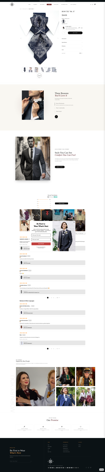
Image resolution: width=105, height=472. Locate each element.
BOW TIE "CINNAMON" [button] (28, 327)
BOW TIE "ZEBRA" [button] (27, 277)
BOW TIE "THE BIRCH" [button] (28, 248)
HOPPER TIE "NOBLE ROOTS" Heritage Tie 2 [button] (31, 292)
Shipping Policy (65, 448)
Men (30, 4)
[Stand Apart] (33, 111)
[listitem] (25, 214)
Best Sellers (50, 446)
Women (35, 4)
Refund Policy (65, 446)
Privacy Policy (65, 444)
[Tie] (63, 21)
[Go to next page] (59, 297)
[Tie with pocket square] (67, 21)
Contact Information (66, 451)
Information (64, 4)
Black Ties (49, 451)
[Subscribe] (30, 461)
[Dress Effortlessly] (28, 100)
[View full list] (56, 116)
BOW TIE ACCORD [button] (27, 263)
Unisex (49, 448)
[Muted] (18, 369)
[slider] (33, 158)
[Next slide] (58, 38)
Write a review (61, 203)
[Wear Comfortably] (33, 100)
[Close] (74, 222)
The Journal (73, 4)
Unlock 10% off (41, 243)
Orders (79, 444)
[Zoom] (63, 28)
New (48, 444)
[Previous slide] (21, 38)
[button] (44, 199)
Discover (56, 4)
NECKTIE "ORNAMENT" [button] (28, 343)
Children (42, 4)
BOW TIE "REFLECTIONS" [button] (28, 313)
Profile (79, 446)
